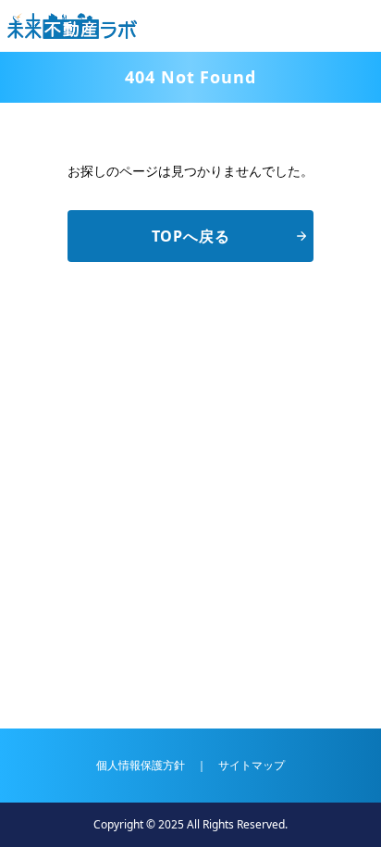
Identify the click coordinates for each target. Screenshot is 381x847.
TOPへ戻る (191, 236)
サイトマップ (251, 765)
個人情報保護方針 (140, 765)
